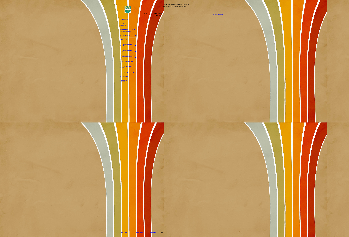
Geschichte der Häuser (126, 50)
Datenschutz (125, 76)
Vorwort (123, 39)
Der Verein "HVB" (126, 35)
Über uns (139, 232)
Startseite (124, 19)
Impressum (124, 81)
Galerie (152, 232)
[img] (128, 9)
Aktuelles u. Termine (125, 24)
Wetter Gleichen (218, 14)
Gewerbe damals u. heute (127, 56)
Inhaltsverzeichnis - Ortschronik (128, 30)
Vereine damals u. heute (127, 67)
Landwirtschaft (126, 62)
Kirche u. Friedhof (127, 72)
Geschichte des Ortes (126, 44)
